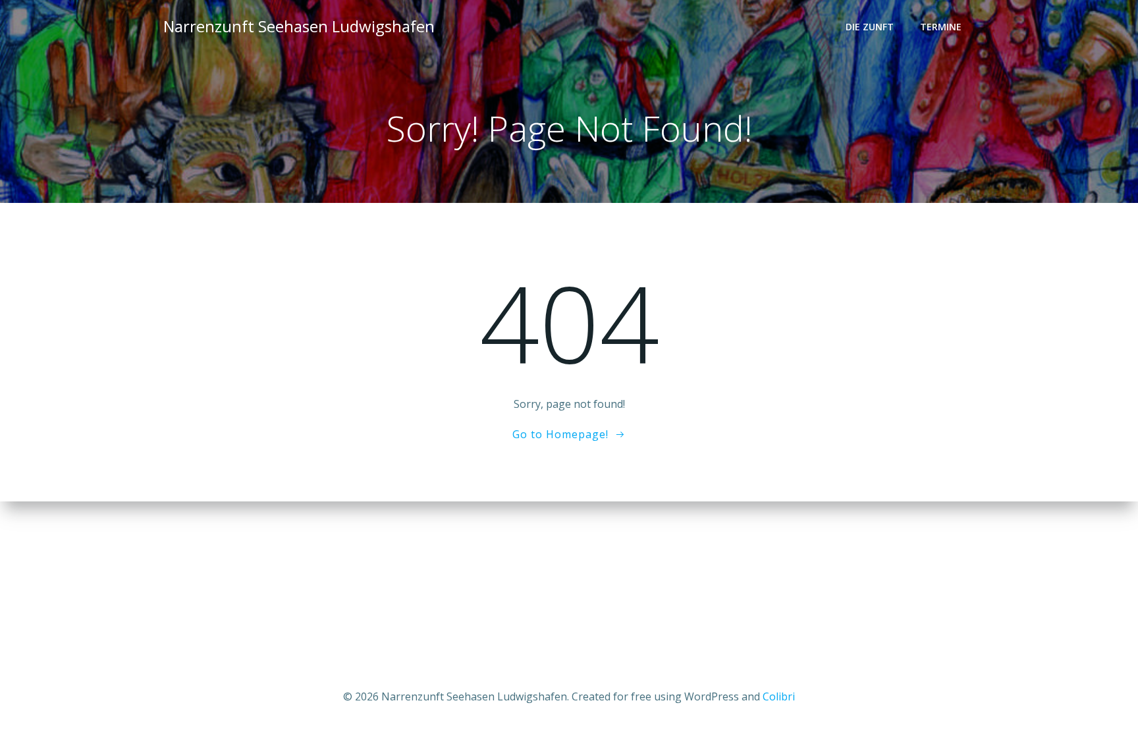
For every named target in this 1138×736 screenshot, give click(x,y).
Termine (941, 26)
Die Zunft (870, 26)
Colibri (779, 696)
